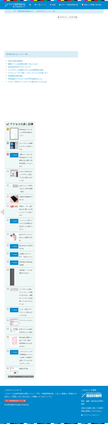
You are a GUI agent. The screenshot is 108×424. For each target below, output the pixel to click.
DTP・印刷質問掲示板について (14, 401)
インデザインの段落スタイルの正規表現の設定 (25, 70)
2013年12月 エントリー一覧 (45, 11)
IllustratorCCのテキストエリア (19, 67)
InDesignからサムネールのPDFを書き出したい (25, 79)
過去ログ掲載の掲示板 (92, 5)
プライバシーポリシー (91, 415)
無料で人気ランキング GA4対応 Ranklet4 (20, 376)
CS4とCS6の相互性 (15, 61)
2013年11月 (63, 17)
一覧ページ (40, 5)
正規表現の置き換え (15, 76)
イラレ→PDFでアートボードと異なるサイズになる (27, 82)
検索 (54, 5)
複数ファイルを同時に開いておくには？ (23, 64)
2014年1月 (72, 17)
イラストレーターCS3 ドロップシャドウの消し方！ (28, 73)
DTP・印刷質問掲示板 (69, 5)
